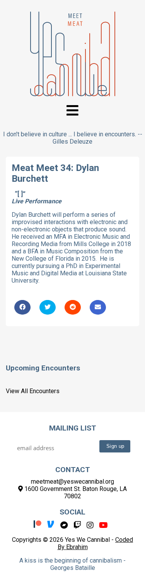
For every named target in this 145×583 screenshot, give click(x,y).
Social (72, 512)
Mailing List (72, 428)
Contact (72, 469)
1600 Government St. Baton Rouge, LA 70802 (75, 492)
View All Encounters (33, 391)
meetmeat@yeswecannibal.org (72, 481)
